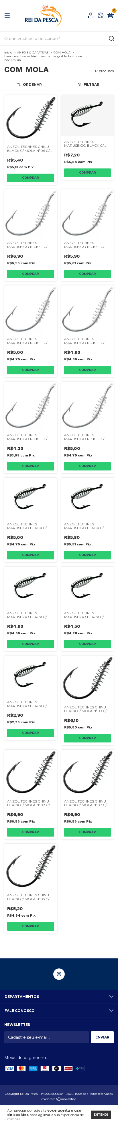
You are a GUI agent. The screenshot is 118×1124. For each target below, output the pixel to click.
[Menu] (8, 16)
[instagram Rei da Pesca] (59, 974)
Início (8, 52)
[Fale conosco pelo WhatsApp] (100, 16)
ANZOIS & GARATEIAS (32, 52)
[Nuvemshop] (59, 1099)
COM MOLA (62, 52)
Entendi (101, 1115)
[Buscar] (111, 38)
